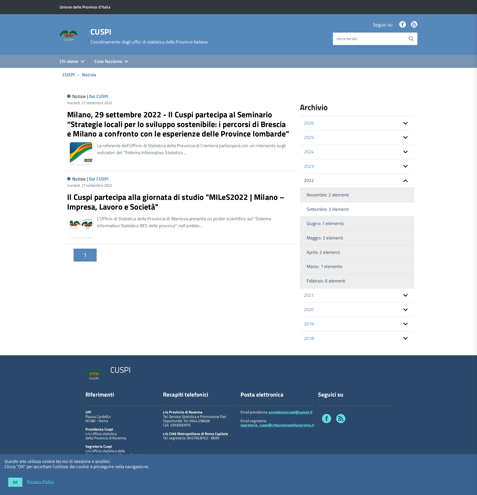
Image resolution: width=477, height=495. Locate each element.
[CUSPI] (69, 35)
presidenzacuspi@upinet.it (290, 412)
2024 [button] (309, 151)
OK (15, 482)
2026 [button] (309, 123)
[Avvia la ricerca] (411, 39)
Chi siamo (69, 61)
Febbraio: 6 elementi (326, 280)
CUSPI (101, 32)
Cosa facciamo (108, 61)
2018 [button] (309, 338)
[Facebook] (402, 24)
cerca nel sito (347, 39)
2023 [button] (309, 166)
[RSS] (414, 24)
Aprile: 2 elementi (323, 252)
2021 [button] (309, 295)
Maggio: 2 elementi (325, 237)
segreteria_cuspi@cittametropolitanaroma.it (277, 425)
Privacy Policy (40, 481)
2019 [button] (309, 323)
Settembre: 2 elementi (328, 209)
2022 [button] (309, 180)
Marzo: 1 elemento (325, 266)
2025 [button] (309, 137)
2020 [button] (309, 309)
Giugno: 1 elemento (325, 223)
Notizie (89, 74)
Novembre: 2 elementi (328, 194)
